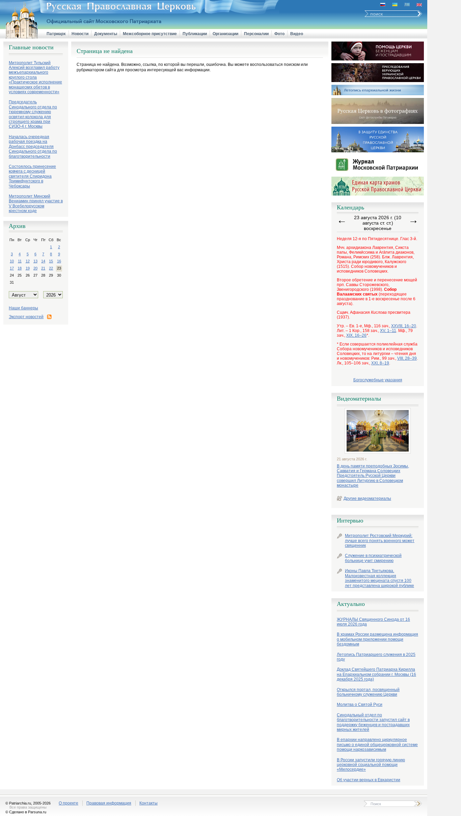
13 (35, 261)
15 (51, 261)
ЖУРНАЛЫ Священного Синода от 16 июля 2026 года (373, 622)
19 (28, 268)
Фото (279, 33)
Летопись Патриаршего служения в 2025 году (376, 657)
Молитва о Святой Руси (359, 704)
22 (51, 268)
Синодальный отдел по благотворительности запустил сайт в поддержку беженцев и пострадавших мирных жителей (373, 722)
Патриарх (56, 33)
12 (28, 261)
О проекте (68, 803)
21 (43, 268)
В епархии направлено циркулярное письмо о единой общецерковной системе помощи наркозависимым (377, 744)
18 (20, 268)
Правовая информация (108, 803)
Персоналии (256, 33)
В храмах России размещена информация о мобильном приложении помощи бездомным (377, 639)
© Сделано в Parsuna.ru (25, 812)
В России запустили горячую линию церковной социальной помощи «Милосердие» (371, 765)
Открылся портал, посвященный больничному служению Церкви (368, 692)
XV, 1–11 (388, 330)
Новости (80, 33)
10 (12, 261)
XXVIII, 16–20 (403, 326)
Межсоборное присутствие (150, 33)
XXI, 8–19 (380, 363)
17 (12, 268)
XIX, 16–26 (356, 335)
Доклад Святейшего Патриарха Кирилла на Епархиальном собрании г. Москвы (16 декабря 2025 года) (376, 674)
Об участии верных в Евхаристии (368, 779)
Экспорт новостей (26, 316)
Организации (225, 33)
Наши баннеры (23, 308)
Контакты (148, 803)
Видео (296, 33)
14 (43, 261)
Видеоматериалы (359, 398)
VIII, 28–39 (407, 358)
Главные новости (31, 47)
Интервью (350, 520)
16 (59, 261)
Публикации (195, 33)
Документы (105, 33)
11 (20, 261)
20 (35, 268)
